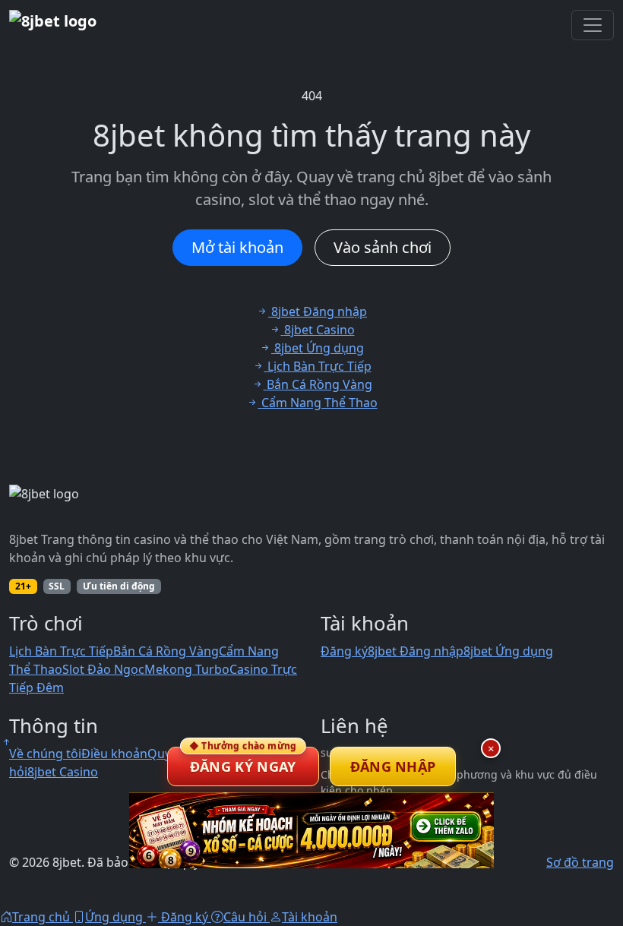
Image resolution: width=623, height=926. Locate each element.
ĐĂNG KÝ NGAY (243, 761)
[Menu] (592, 25)
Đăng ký (344, 651)
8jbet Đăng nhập (415, 651)
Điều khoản (114, 753)
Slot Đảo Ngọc (103, 669)
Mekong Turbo (186, 669)
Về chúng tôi (45, 753)
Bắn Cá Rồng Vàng (166, 651)
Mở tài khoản (237, 247)
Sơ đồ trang (580, 862)
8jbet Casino (62, 771)
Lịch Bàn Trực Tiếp (61, 651)
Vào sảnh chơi (383, 247)
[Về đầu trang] (6, 742)
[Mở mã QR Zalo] (311, 830)
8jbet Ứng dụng (508, 651)
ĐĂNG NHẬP (393, 766)
